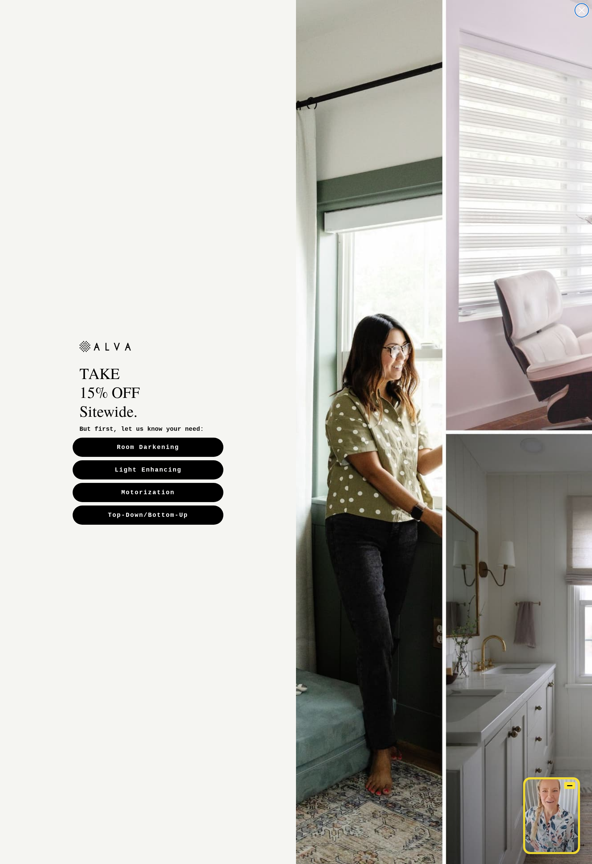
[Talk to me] (551, 815)
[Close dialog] (582, 10)
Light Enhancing (148, 469)
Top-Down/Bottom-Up (148, 515)
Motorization (148, 492)
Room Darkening (148, 447)
